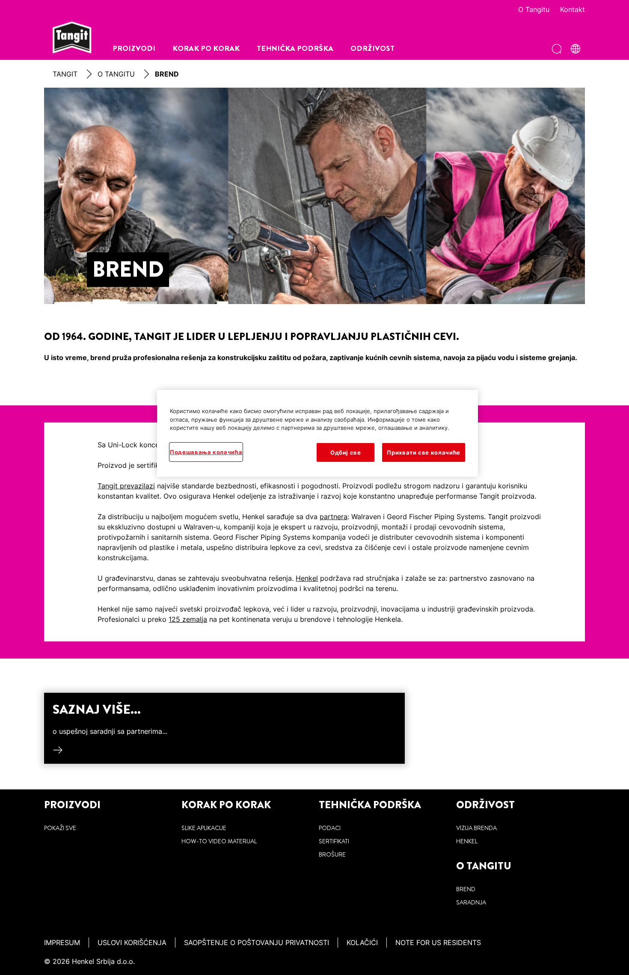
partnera (333, 516)
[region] (317, 433)
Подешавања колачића (206, 452)
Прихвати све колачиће (423, 452)
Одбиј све (345, 452)
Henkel (307, 578)
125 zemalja (188, 619)
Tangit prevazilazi (126, 486)
